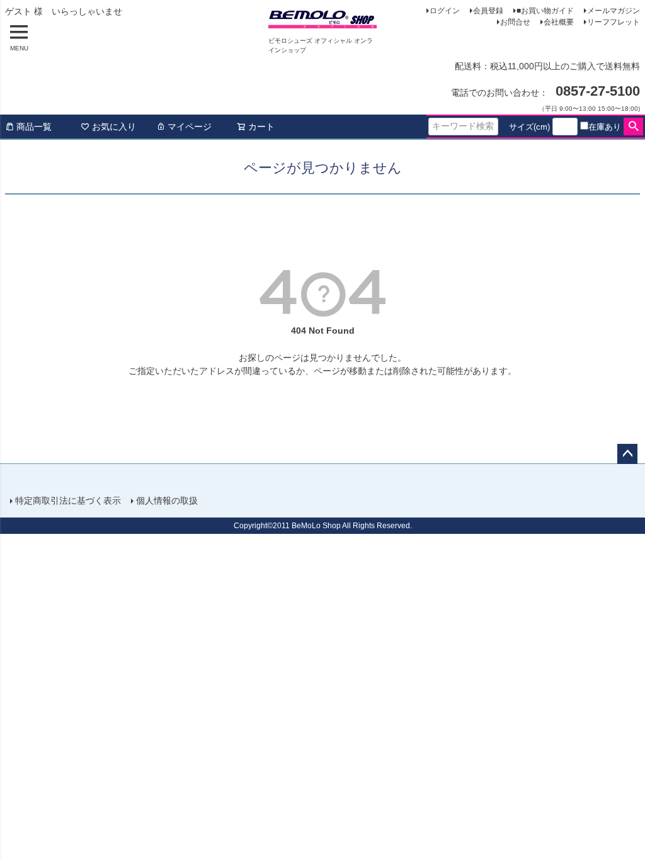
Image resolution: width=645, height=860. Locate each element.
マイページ (190, 127)
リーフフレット (613, 22)
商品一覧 (34, 127)
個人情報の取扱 (167, 500)
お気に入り (114, 127)
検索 (633, 126)
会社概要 (559, 22)
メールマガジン (613, 10)
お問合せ (515, 22)
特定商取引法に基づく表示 (68, 500)
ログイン (445, 10)
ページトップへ (627, 454)
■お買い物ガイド (545, 10)
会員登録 (488, 10)
